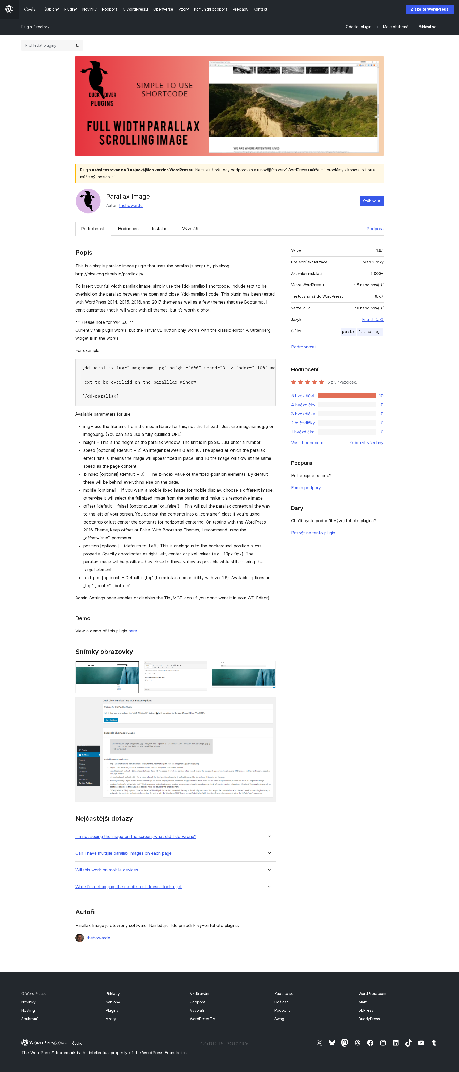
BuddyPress (369, 1018)
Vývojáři (190, 228)
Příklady (113, 993)
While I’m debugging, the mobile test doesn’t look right (128, 886)
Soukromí (29, 1018)
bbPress (366, 1010)
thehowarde (131, 205)
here (133, 630)
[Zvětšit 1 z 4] (132, 668)
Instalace (161, 228)
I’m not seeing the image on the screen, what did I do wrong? (135, 836)
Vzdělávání (199, 993)
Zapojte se (284, 993)
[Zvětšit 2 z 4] (200, 668)
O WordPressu (33, 993)
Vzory (111, 1018)
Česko (77, 1043)
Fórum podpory (306, 487)
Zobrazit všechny (366, 442)
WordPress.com (372, 993)
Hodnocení (128, 228)
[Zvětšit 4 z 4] (268, 704)
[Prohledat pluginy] (77, 45)
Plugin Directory (35, 26)
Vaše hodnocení (307, 442)
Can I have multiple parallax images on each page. (124, 853)
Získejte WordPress (430, 9)
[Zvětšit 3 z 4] (268, 668)
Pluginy (112, 1010)
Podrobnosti (93, 228)
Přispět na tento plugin (313, 532)
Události (281, 1002)
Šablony (113, 1002)
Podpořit (282, 1010)
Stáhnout (371, 201)
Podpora (375, 228)
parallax (348, 332)
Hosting (28, 1010)
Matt (363, 1002)
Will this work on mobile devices (106, 870)
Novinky (28, 1002)
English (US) (373, 319)
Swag (281, 1018)
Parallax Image (370, 332)
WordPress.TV (202, 1018)
